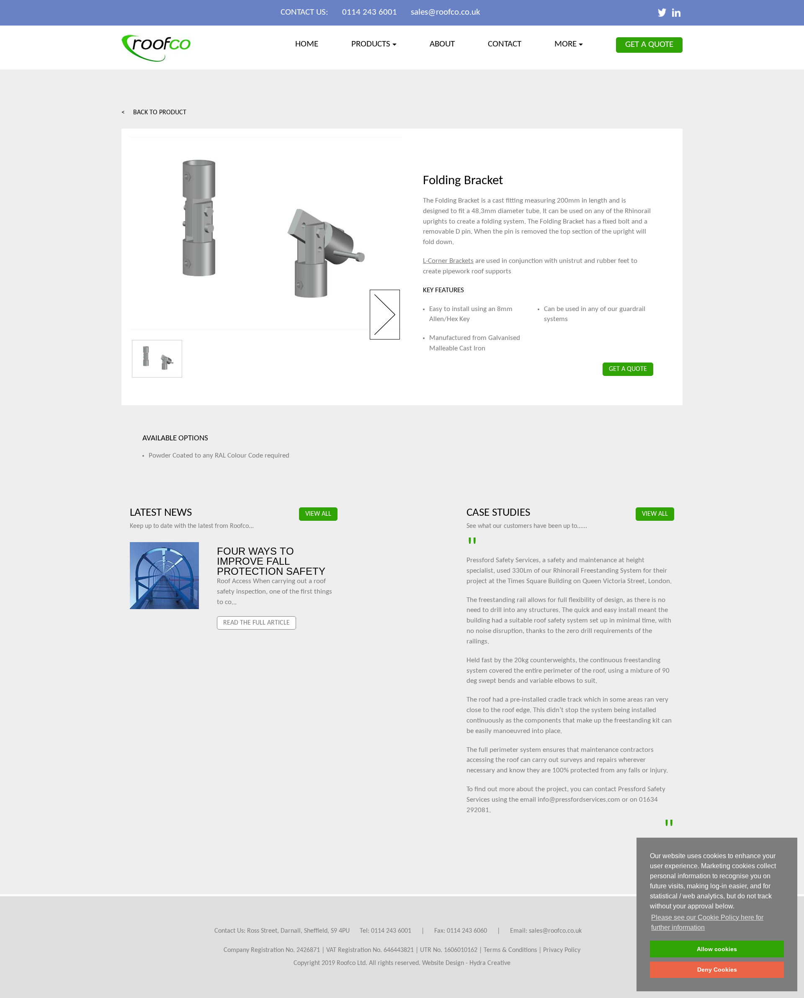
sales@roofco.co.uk (445, 12)
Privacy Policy (561, 950)
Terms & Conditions (510, 950)
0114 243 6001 (369, 12)
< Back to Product (153, 112)
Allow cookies (717, 949)
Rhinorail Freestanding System (597, 570)
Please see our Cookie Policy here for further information (707, 922)
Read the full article (256, 623)
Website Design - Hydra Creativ (464, 963)
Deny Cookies (717, 969)
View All (318, 514)
